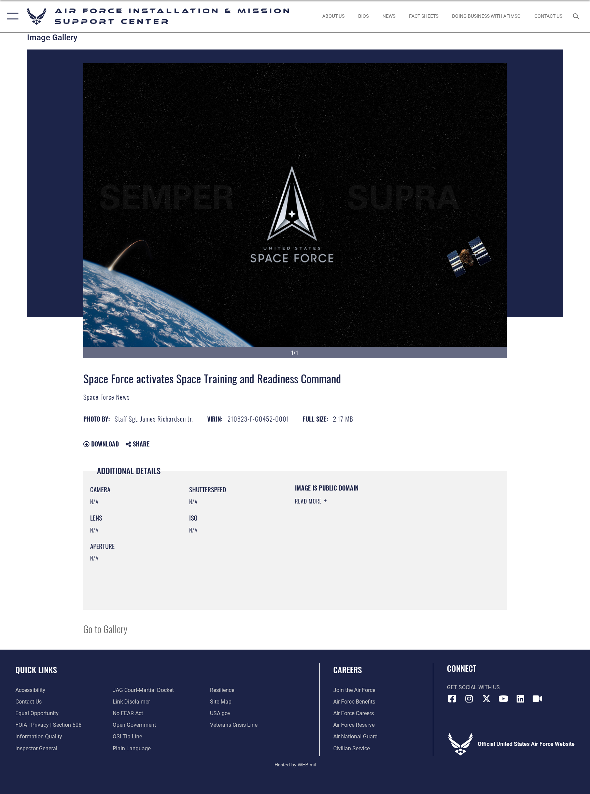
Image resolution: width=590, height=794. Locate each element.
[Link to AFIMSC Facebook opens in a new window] (452, 699)
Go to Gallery (105, 628)
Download (104, 443)
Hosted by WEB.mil (295, 764)
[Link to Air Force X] (486, 699)
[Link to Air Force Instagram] (469, 699)
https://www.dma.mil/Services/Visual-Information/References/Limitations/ (361, 549)
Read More (309, 501)
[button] (11, 16)
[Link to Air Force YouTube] (503, 699)
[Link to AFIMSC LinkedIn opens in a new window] (520, 699)
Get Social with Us (473, 687)
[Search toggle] (577, 16)
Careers (347, 669)
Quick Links (36, 669)
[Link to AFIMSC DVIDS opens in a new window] (537, 699)
